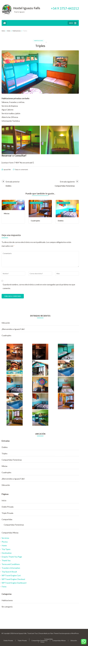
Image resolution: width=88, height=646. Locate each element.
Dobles (61, 221)
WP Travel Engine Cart (11, 575)
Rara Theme (54, 633)
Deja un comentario (21, 169)
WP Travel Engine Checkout (13, 579)
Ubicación (6, 323)
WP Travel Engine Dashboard (14, 583)
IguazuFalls (7, 169)
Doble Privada (7, 507)
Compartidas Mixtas (10, 532)
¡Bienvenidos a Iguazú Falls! (13, 329)
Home (4, 545)
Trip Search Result (9, 571)
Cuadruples (35, 221)
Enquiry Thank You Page (12, 557)
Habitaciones (38, 40)
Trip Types (6, 549)
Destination (7, 553)
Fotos (4, 586)
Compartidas (7, 519)
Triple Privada (7, 513)
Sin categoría (7, 606)
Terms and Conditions (11, 564)
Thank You (6, 560)
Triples (4, 453)
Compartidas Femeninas (12, 460)
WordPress (75, 633)
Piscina (5, 542)
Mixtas (6, 213)
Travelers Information (11, 568)
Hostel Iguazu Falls (26, 8)
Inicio (4, 500)
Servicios (5, 538)
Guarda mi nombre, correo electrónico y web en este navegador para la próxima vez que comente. (39, 286)
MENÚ (71, 23)
